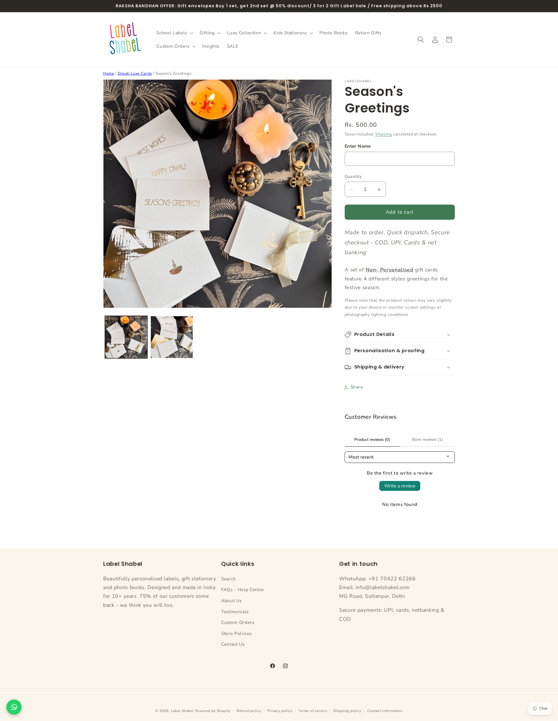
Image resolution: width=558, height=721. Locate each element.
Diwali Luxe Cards (135, 73)
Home (108, 73)
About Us (231, 600)
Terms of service (312, 711)
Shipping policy (347, 711)
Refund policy (249, 711)
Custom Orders (237, 622)
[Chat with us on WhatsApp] (14, 707)
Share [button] (356, 387)
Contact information (385, 711)
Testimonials (235, 612)
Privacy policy (279, 711)
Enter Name (358, 146)
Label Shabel (182, 711)
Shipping (383, 134)
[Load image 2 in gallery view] (172, 337)
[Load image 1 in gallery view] (126, 337)
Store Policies (236, 633)
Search (228, 579)
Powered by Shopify (212, 711)
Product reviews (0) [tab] (372, 439)
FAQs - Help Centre (242, 589)
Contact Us (233, 644)
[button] (174, 33)
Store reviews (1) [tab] (427, 439)
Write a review (399, 486)
